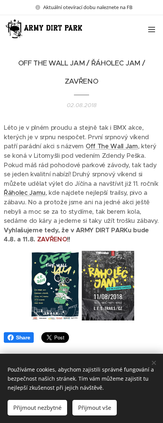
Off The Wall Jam (112, 146)
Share (23, 337)
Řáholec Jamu (24, 193)
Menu (151, 29)
